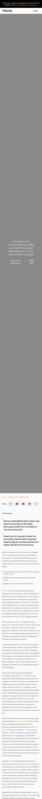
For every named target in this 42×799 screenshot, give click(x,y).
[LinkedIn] (17, 503)
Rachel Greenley (20, 721)
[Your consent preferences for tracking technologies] (38, 795)
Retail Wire (18, 622)
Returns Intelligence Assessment (25, 5)
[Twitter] (10, 503)
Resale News (24, 497)
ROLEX (20, 687)
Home (4, 497)
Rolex (23, 676)
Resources (13, 497)
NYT (10, 761)
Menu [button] (35, 11)
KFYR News (7, 591)
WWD (30, 602)
